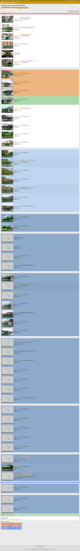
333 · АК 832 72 (28, 17)
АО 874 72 (30, 284)
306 (1, 524)
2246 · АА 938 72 (28, 474)
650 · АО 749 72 (27, 160)
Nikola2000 (17, 46)
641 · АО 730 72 (28, 34)
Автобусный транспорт (10, 2)
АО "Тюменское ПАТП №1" (12, 9)
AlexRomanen (17, 239)
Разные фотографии (23, 475)
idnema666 (17, 38)
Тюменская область (5, 9)
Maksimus (17, 479)
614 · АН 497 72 (27, 187)
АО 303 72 (33, 107)
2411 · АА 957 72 (28, 473)
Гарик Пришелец (18, 353)
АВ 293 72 (4, 526)
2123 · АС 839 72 (28, 26)
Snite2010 (17, 219)
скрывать (74, 11)
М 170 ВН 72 (5, 524)
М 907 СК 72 (5, 529)
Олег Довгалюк (17, 208)
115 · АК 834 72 (28, 457)
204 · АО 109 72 (28, 72)
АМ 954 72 (4, 525)
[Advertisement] (40, 537)
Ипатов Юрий (17, 510)
